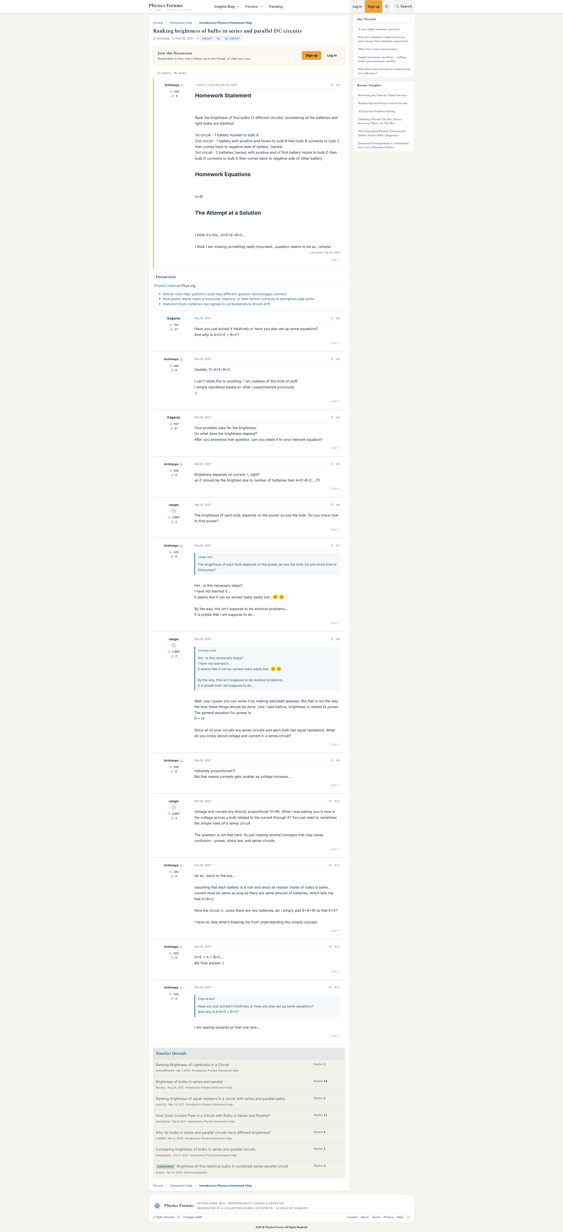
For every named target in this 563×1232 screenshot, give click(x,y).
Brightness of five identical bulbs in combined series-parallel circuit (232, 1166)
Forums (251, 6)
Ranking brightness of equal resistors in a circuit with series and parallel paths (220, 1098)
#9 (338, 760)
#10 (337, 801)
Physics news (165, 286)
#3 (338, 359)
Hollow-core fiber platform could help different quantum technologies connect (225, 294)
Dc (219, 38)
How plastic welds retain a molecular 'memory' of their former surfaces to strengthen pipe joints (238, 299)
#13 (337, 987)
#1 (338, 85)
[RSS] (408, 1217)
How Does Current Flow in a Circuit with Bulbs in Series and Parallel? (213, 1115)
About (364, 1217)
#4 (338, 417)
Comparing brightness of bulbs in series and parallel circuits (205, 1149)
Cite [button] (333, 260)
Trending (276, 6)
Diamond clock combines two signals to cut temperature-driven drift (216, 304)
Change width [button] (192, 1217)
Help (400, 1217)
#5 (338, 464)
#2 (338, 318)
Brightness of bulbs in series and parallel (189, 1081)
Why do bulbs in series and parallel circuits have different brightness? (213, 1132)
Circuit (207, 38)
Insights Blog (224, 6)
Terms (376, 1217)
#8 (338, 639)
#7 (338, 545)
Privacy (388, 1217)
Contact (352, 1217)
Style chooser (165, 1217)
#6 (338, 504)
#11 (337, 865)
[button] (238, 6)
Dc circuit (232, 38)
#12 (337, 946)
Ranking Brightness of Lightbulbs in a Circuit (192, 1064)
